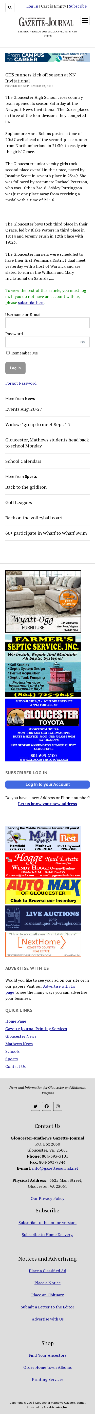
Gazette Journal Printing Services (36, 1028)
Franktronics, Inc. (56, 1407)
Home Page (15, 1021)
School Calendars (23, 461)
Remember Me (24, 353)
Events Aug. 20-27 (23, 409)
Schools (12, 1051)
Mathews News (19, 1043)
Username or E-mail (23, 314)
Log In (32, 6)
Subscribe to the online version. (47, 1222)
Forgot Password (20, 383)
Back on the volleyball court (34, 518)
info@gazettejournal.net (55, 1168)
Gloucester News (20, 1036)
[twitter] (35, 1106)
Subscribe (78, 6)
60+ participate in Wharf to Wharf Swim (46, 533)
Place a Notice (47, 1283)
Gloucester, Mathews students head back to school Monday (47, 443)
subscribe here (31, 302)
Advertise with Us (48, 1319)
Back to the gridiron (26, 487)
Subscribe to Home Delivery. (47, 1234)
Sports (11, 1059)
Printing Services (47, 1379)
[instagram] (57, 1106)
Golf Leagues (18, 502)
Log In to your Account (48, 784)
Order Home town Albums (47, 1367)
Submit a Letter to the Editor (47, 1307)
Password (14, 333)
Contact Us (15, 1066)
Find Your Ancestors (47, 1355)
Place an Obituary (47, 1295)
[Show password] (82, 342)
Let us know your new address (47, 803)
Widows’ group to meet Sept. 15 (37, 424)
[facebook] (46, 1106)
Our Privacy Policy (47, 1198)
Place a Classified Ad (47, 1270)
